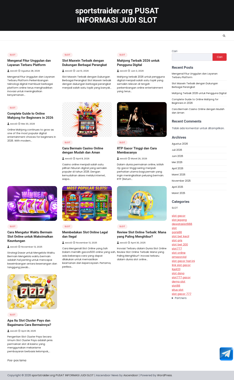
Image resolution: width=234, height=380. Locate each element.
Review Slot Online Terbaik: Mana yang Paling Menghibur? (141, 234)
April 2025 (177, 186)
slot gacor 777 (181, 294)
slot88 (176, 286)
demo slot (178, 282)
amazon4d (179, 257)
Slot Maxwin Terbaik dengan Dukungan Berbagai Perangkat (84, 63)
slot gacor (179, 216)
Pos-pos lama (16, 360)
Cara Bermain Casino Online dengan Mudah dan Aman (82, 150)
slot (174, 228)
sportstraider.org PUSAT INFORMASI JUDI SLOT (117, 15)
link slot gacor (181, 265)
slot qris (177, 240)
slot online (179, 253)
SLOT (12, 54)
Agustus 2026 (180, 143)
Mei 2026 (177, 162)
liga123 (176, 269)
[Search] (224, 35)
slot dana (178, 273)
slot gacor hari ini (183, 261)
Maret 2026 (178, 174)
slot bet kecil (180, 236)
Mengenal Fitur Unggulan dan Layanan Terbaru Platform (29, 63)
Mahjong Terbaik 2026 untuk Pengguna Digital (138, 63)
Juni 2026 (177, 156)
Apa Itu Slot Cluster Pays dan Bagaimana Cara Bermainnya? (29, 322)
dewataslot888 (182, 224)
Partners (181, 298)
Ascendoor (130, 375)
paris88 (177, 232)
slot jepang (179, 220)
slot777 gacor (181, 277)
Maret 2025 (178, 193)
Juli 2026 (177, 149)
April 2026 (177, 168)
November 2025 (181, 180)
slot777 (177, 249)
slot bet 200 (180, 245)
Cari (174, 51)
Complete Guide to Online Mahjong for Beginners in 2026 (30, 116)
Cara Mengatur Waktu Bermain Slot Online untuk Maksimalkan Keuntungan (30, 236)
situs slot (177, 290)
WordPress (164, 375)
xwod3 (13, 70)
